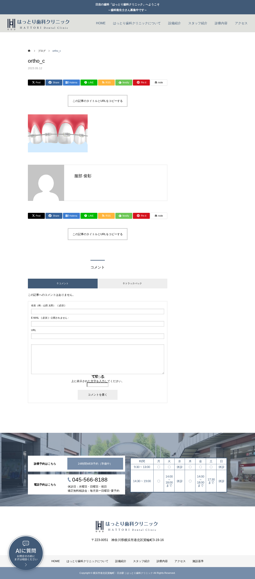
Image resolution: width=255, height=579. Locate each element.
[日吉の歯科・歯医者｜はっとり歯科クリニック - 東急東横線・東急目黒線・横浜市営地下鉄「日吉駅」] (39, 23)
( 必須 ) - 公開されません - (50, 318)
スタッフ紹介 (197, 23)
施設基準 (198, 561)
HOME (101, 23)
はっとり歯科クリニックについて (137, 23)
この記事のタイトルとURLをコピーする (98, 100)
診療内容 (221, 23)
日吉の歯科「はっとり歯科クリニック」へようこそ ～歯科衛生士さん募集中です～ (127, 7)
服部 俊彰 (82, 176)
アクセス (241, 23)
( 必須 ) (48, 305)
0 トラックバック (132, 283)
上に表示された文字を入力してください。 (97, 381)
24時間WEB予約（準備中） (95, 463)
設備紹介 (174, 23)
